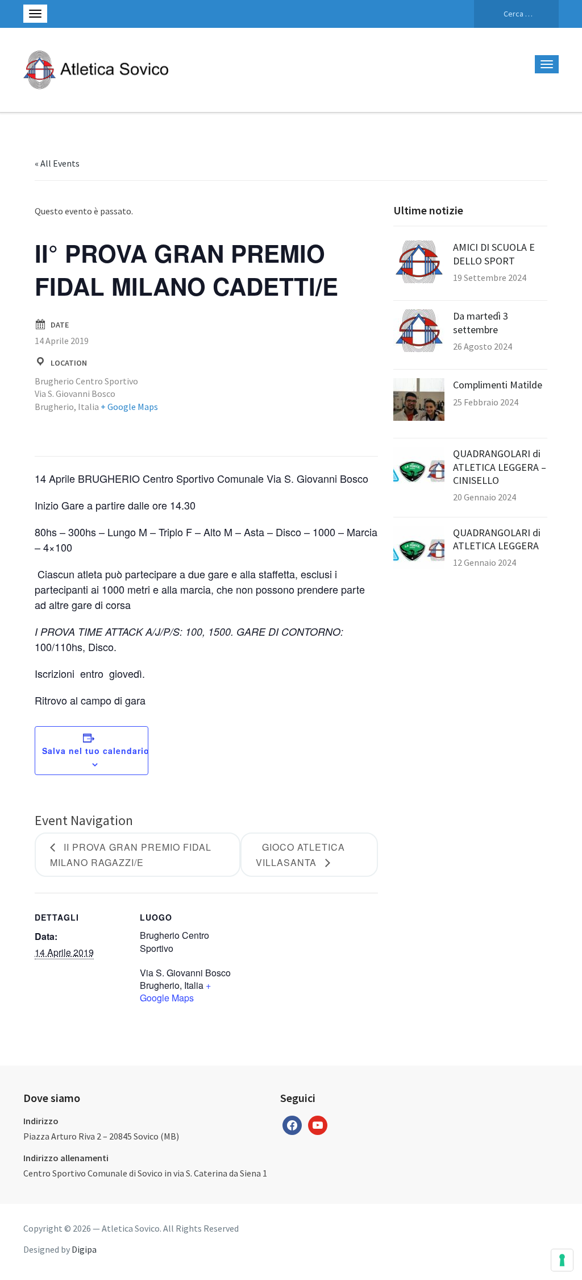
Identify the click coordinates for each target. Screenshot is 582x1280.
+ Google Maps (129, 406)
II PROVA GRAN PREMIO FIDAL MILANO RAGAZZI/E (130, 854)
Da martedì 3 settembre (480, 322)
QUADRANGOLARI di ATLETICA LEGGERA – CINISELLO (499, 467)
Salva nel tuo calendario (95, 750)
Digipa (84, 1249)
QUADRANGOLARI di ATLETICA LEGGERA (497, 539)
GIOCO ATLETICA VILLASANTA (300, 854)
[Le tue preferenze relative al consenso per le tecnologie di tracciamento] (562, 1260)
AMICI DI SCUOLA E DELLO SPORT (494, 254)
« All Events (57, 163)
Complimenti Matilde (497, 384)
